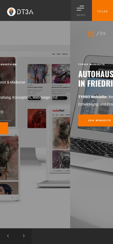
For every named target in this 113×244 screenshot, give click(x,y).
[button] (8, 236)
